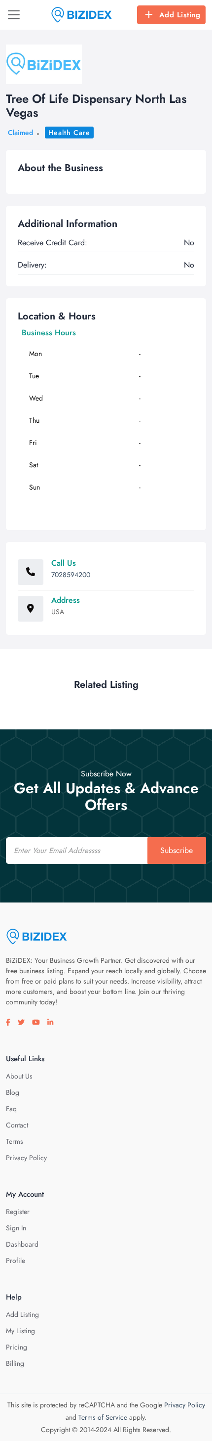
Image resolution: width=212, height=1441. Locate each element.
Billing (15, 1363)
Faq (11, 1109)
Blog (12, 1092)
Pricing (16, 1347)
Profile (15, 1260)
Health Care (69, 132)
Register (18, 1211)
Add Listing (180, 14)
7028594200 (70, 575)
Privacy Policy (26, 1158)
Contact (17, 1125)
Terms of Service (102, 1417)
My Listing (20, 1331)
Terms (14, 1141)
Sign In (16, 1228)
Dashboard (22, 1244)
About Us (19, 1076)
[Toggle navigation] (13, 14)
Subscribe (176, 850)
